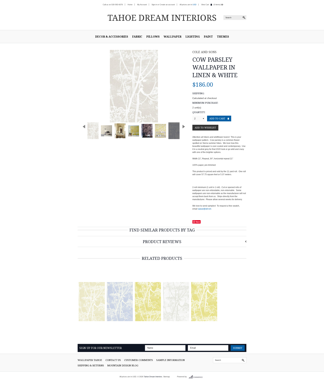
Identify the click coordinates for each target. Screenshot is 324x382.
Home (130, 5)
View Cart (205, 5)
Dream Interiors (162, 17)
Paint (208, 36)
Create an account (167, 5)
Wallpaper (172, 36)
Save (198, 222)
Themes (223, 36)
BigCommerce (196, 377)
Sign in (154, 5)
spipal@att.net (204, 209)
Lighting (192, 36)
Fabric (137, 36)
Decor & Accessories (111, 36)
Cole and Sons (204, 52)
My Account (142, 5)
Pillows (153, 36)
